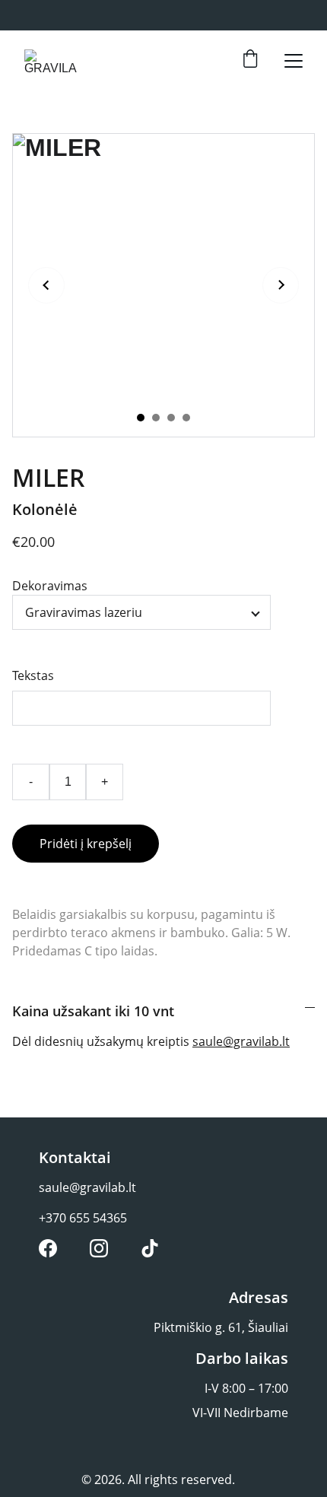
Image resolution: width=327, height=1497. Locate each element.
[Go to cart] (250, 60)
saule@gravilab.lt (241, 1041)
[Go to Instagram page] (99, 1248)
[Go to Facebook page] (48, 1248)
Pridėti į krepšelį (86, 843)
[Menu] (293, 61)
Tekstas (33, 675)
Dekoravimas (49, 585)
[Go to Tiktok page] (150, 1248)
